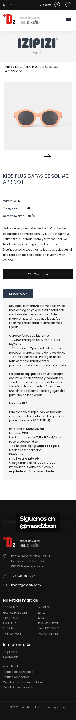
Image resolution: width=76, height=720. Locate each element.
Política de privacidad (18, 672)
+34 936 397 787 (23, 576)
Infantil (26, 208)
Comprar (40, 274)
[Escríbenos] (5, 5)
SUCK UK (9, 628)
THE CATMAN (12, 634)
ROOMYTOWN (48, 623)
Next (47, 156)
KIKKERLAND (10, 618)
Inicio (8, 67)
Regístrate (10, 652)
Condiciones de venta (18, 687)
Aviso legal (10, 666)
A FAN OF (44, 607)
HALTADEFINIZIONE (15, 613)
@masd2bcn (38, 526)
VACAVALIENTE (48, 634)
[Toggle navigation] (68, 19)
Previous (29, 156)
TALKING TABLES (49, 628)
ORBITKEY (9, 623)
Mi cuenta (46, 5)
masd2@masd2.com (26, 585)
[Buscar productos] (67, 5)
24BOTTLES (11, 607)
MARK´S (43, 618)
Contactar (10, 657)
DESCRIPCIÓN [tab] (18, 294)
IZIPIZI (18, 67)
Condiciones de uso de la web (24, 682)
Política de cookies (16, 677)
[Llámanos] (12, 5)
